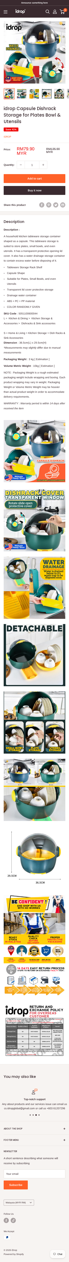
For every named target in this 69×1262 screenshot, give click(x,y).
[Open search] (48, 12)
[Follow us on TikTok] (13, 1220)
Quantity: (9, 164)
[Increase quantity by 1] (43, 165)
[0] (62, 11)
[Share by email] (62, 205)
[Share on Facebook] (41, 205)
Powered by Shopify (14, 1254)
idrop (7, 136)
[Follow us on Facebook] (6, 1220)
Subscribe (15, 1184)
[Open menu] (5, 11)
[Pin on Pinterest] (48, 205)
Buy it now (34, 190)
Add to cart (34, 178)
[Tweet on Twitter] (55, 205)
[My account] (55, 12)
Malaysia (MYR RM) (16, 1202)
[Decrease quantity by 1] (21, 165)
